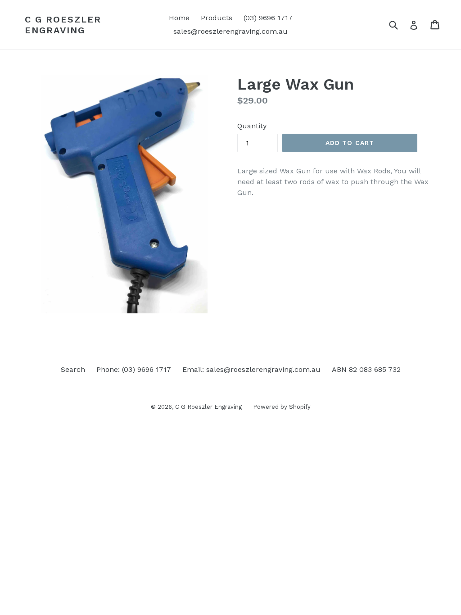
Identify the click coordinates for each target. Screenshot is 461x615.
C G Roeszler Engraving (63, 25)
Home (179, 18)
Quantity (252, 126)
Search (73, 369)
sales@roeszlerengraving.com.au (230, 31)
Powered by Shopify (282, 406)
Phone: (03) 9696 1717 (133, 369)
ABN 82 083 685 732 (366, 369)
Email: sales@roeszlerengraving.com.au (251, 369)
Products (216, 18)
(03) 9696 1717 (268, 18)
